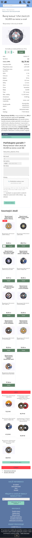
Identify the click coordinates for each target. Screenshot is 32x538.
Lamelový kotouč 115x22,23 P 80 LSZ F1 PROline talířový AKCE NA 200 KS (23, 420)
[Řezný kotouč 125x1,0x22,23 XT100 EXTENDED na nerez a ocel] (8, 330)
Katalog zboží (16, 513)
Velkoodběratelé (16, 486)
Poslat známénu (7, 137)
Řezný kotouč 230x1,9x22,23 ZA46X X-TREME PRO (8, 419)
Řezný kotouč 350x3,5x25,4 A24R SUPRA (23, 218)
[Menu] (2, 2)
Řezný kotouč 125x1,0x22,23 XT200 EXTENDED (23, 287)
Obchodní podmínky (16, 517)
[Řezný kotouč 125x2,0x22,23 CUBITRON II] (9, 404)
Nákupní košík (16, 515)
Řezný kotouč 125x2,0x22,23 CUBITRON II (8, 396)
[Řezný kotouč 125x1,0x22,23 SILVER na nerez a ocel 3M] (16, 36)
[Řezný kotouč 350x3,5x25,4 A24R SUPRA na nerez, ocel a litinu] (23, 226)
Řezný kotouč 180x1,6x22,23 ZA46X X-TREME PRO (23, 252)
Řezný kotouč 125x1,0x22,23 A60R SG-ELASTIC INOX (8, 252)
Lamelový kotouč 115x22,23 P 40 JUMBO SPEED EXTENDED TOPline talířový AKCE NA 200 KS (23, 397)
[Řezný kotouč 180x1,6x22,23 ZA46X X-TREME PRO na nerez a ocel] (23, 261)
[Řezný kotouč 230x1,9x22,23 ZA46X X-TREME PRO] (9, 426)
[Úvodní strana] (6, 2)
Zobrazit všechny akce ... (16, 462)
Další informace (25, 533)
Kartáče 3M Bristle (9, 472)
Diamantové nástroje (10, 471)
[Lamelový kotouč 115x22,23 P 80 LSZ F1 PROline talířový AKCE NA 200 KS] (23, 428)
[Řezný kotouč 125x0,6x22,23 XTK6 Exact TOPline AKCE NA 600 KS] (9, 450)
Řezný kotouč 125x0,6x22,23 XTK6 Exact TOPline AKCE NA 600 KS (8, 442)
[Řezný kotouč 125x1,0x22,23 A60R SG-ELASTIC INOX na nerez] (8, 261)
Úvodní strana (16, 511)
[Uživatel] (21, 2)
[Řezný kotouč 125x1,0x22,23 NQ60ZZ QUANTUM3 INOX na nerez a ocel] (8, 367)
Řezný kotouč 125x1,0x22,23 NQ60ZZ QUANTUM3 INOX (9, 357)
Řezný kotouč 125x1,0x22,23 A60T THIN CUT (8, 287)
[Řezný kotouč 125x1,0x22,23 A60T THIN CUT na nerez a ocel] (8, 296)
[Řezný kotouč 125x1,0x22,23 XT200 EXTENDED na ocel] (23, 296)
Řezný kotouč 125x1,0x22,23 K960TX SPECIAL (23, 322)
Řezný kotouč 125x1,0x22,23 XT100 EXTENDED (8, 322)
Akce (16, 488)
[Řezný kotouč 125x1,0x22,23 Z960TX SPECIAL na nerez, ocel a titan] (8, 226)
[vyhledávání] (25, 2)
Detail (23, 246)
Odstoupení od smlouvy (16, 520)
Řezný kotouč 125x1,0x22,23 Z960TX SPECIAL (8, 218)
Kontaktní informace (16, 519)
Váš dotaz (5, 134)
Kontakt (16, 490)
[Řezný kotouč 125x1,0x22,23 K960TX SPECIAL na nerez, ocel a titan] (23, 330)
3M (28, 59)
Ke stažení (16, 484)
